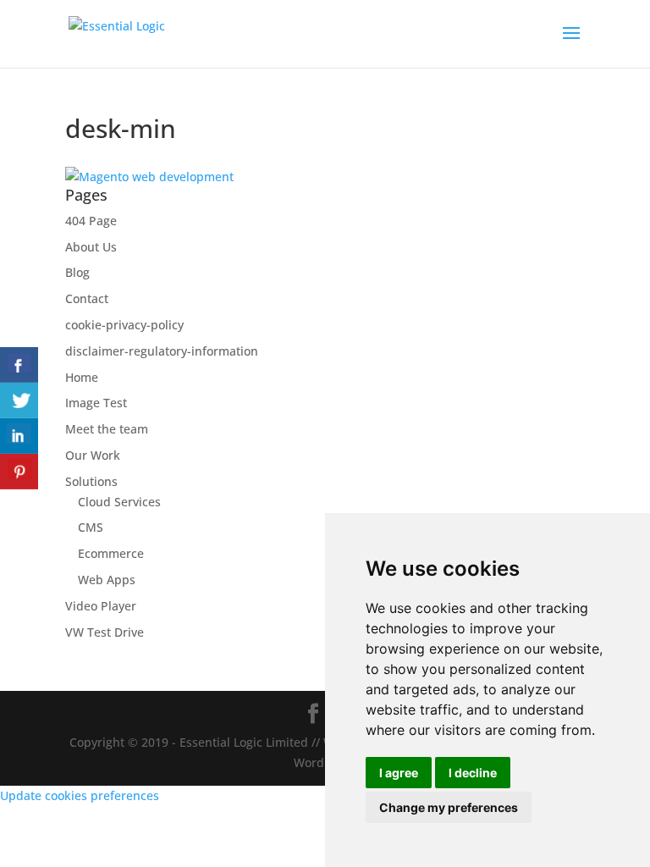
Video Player (100, 606)
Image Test (96, 403)
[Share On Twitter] (19, 400)
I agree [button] (398, 772)
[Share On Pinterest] (19, 471)
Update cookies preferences (79, 795)
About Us (91, 247)
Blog (77, 272)
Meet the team (106, 429)
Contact (86, 298)
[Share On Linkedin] (19, 436)
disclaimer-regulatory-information (161, 351)
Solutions (91, 481)
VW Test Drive (104, 632)
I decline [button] (473, 772)
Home (81, 377)
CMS (90, 527)
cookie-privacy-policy (124, 325)
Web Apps (106, 580)
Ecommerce (111, 553)
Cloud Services (119, 502)
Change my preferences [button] (448, 807)
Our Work (92, 455)
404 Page (91, 221)
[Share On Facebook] (19, 365)
